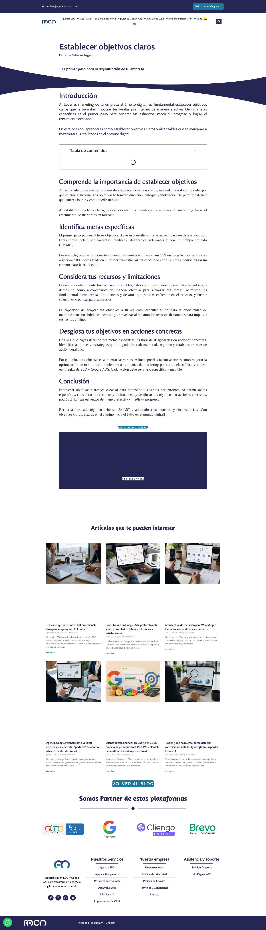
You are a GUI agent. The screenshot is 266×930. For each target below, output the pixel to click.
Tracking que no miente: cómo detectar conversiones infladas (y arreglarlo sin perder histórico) (191, 747)
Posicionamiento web (105, 18)
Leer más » (50, 652)
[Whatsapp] (65, 898)
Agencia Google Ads (131, 18)
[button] (219, 21)
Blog (199, 18)
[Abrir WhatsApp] (7, 922)
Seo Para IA (86, 18)
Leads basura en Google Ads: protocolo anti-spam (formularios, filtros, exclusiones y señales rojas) (132, 629)
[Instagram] (58, 898)
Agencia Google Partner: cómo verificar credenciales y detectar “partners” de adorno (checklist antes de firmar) (72, 747)
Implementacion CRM (180, 18)
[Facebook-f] (51, 898)
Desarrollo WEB (155, 18)
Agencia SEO (68, 18)
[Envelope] (73, 898)
